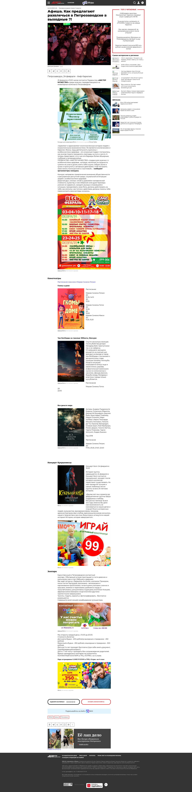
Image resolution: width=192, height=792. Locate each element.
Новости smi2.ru (54, 749)
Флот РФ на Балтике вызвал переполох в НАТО (129, 103)
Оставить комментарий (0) (96, 701)
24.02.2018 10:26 (52, 8)
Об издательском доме (69, 755)
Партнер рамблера (79, 784)
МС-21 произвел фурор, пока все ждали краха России (130, 129)
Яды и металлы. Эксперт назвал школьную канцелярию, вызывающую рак (131, 86)
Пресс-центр (83, 755)
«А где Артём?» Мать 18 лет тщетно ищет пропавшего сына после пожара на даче (132, 79)
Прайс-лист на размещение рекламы (109, 755)
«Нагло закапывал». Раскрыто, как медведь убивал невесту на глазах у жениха (132, 59)
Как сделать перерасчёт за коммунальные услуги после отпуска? (128, 31)
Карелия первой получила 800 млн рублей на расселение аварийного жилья (128, 47)
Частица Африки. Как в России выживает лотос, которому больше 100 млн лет (132, 72)
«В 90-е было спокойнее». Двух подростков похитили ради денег (131, 65)
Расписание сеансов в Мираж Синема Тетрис (77, 282)
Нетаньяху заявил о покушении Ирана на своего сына (130, 109)
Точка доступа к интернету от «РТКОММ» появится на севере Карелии (128, 23)
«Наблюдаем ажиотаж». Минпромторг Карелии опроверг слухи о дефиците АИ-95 (128, 15)
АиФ (61, 66)
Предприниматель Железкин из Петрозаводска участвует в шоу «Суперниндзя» (128, 39)
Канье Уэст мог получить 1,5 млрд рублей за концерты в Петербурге (131, 123)
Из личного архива (83, 142)
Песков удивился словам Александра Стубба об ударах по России (130, 117)
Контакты (92, 755)
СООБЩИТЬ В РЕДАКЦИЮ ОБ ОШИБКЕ (73, 757)
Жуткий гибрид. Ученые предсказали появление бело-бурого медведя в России (132, 92)
